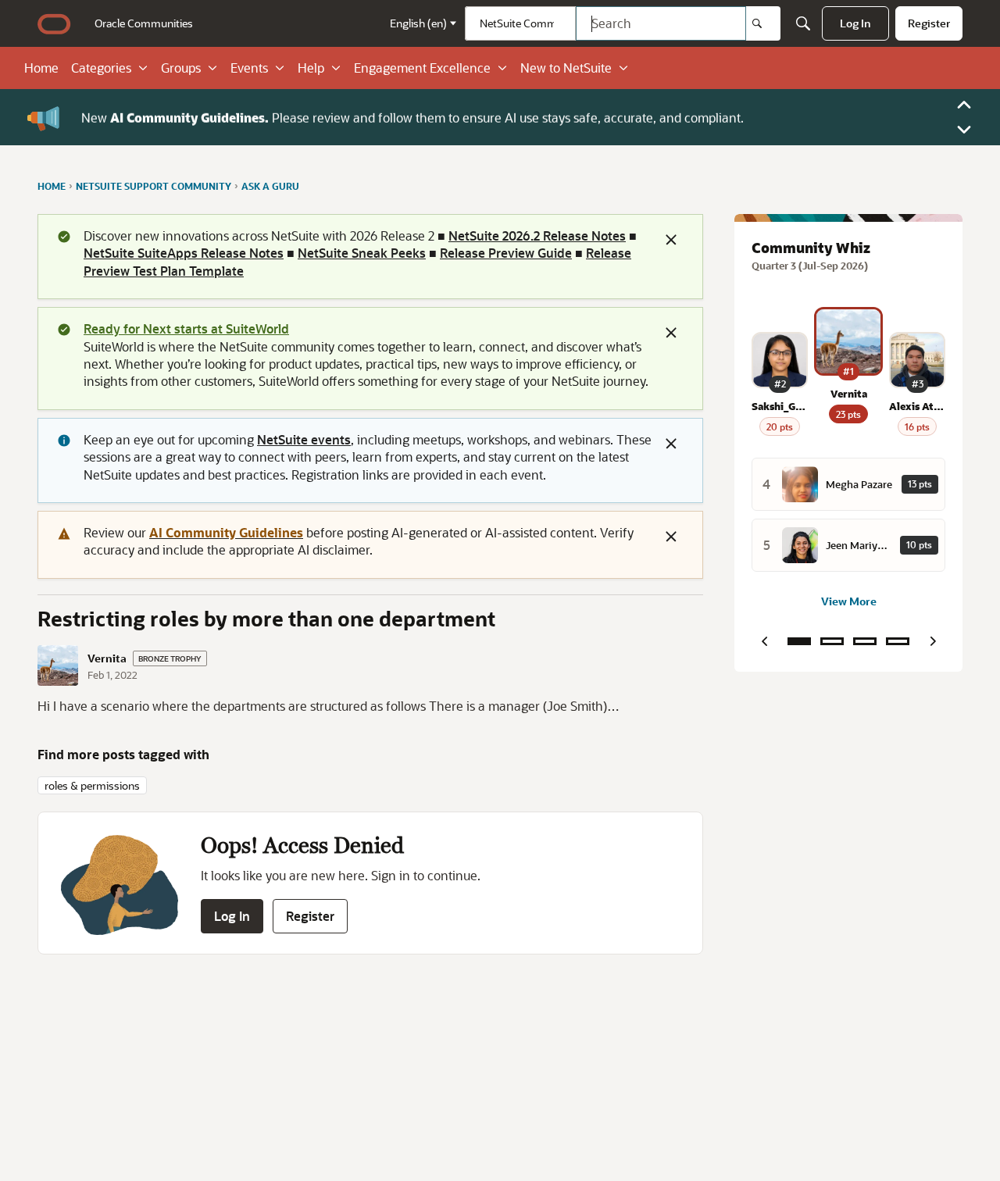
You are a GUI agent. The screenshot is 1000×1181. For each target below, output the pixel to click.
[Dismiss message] (671, 239)
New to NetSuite (566, 68)
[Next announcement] (964, 130)
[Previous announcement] (964, 105)
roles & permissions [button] (92, 785)
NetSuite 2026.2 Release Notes (537, 235)
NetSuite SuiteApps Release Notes (184, 252)
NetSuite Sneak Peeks (362, 252)
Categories (101, 68)
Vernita (107, 658)
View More (849, 601)
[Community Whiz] (799, 641)
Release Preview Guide (506, 252)
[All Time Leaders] (897, 641)
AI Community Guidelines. (189, 117)
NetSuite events (304, 439)
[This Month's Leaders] (865, 641)
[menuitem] (143, 23)
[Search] (763, 23)
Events (249, 68)
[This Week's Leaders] (832, 641)
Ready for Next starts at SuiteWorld (186, 328)
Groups (181, 68)
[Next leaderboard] (932, 641)
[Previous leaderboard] (764, 641)
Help (311, 68)
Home (41, 68)
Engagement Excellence (422, 68)
